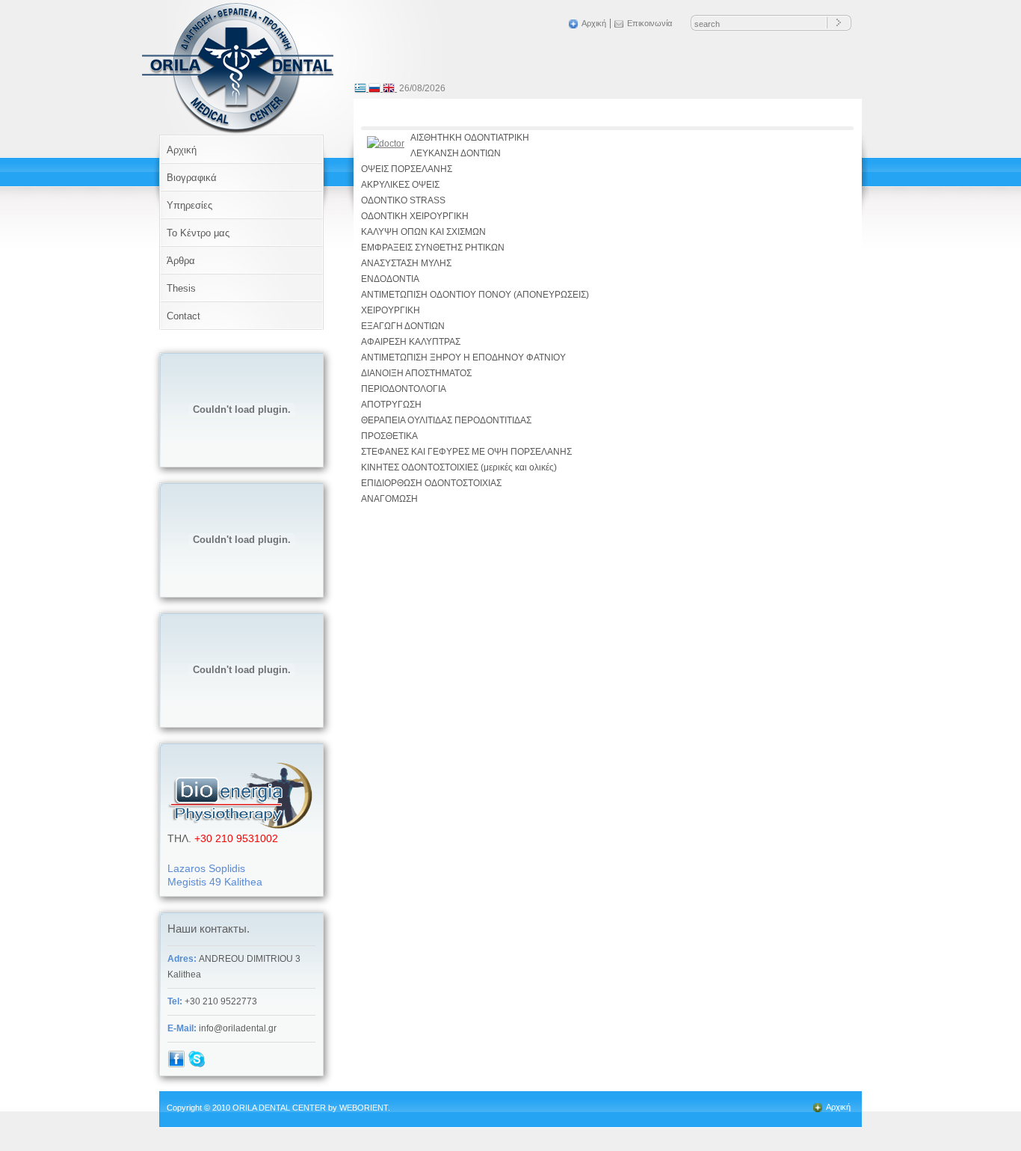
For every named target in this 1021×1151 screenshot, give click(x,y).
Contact (183, 316)
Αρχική (594, 23)
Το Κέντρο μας (198, 233)
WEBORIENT (363, 1107)
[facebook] (176, 1065)
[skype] (197, 1065)
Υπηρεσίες (189, 205)
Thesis (181, 288)
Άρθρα (181, 260)
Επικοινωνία (649, 23)
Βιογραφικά (192, 177)
